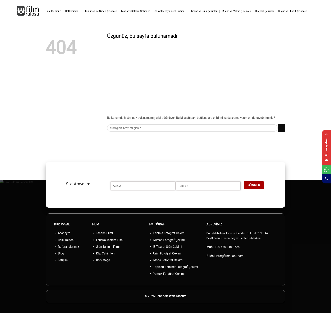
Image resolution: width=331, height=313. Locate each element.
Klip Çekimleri (105, 253)
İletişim (63, 260)
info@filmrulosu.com (229, 256)
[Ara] (313, 11)
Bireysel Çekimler (264, 11)
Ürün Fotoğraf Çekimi (167, 253)
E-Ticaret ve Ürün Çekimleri (203, 11)
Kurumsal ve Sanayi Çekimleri (101, 11)
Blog (61, 253)
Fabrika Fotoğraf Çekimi (169, 233)
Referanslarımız (68, 247)
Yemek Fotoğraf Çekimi (168, 274)
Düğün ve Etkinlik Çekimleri (292, 11)
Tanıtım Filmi (104, 233)
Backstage (103, 260)
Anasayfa (64, 233)
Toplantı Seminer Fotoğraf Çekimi (175, 267)
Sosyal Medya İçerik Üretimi (169, 11)
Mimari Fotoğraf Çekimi (169, 240)
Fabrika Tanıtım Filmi (109, 240)
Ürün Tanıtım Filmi (108, 247)
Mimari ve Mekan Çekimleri (236, 11)
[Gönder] (281, 128)
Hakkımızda (71, 11)
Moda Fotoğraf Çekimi (168, 260)
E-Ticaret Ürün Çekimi (167, 247)
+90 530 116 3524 (227, 247)
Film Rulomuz (53, 11)
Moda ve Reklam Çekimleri (135, 11)
